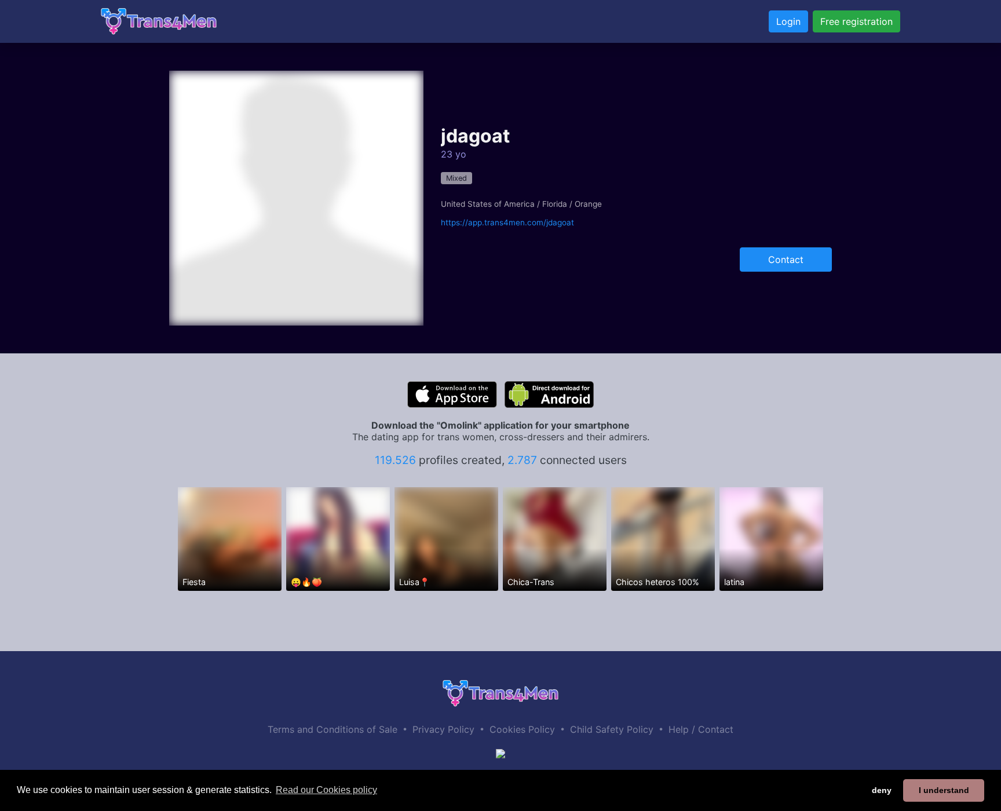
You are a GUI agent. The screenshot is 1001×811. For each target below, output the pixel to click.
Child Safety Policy (611, 729)
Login (788, 21)
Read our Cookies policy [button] (326, 790)
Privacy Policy (443, 729)
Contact (785, 259)
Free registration (856, 21)
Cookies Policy (522, 729)
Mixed (456, 178)
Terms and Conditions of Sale (332, 729)
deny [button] (882, 790)
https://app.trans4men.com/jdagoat (507, 222)
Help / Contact (700, 729)
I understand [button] (944, 790)
